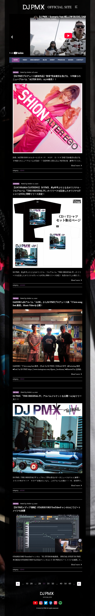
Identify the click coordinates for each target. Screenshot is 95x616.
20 (31, 584)
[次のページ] (79, 584)
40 (61, 584)
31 (48, 584)
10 (27, 584)
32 (53, 584)
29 (39, 584)
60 (70, 584)
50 (65, 584)
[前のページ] (18, 584)
